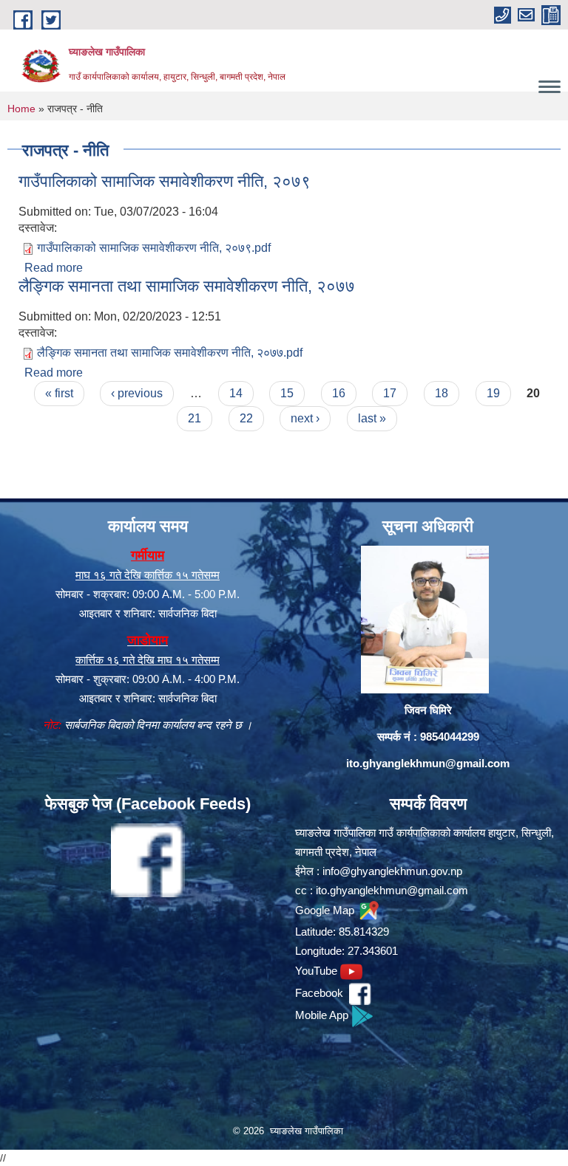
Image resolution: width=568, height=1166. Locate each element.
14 (236, 393)
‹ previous (137, 393)
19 (493, 393)
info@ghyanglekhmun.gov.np (392, 871)
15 (287, 393)
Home (21, 108)
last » (372, 418)
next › (305, 418)
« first (59, 393)
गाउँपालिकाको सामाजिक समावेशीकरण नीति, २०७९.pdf (154, 247)
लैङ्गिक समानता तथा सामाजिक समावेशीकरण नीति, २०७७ (186, 286)
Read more (53, 267)
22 (246, 418)
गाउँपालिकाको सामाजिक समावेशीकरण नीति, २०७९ (164, 181)
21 (194, 418)
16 (338, 393)
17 (389, 393)
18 (441, 393)
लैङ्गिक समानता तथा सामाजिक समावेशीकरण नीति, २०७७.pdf (169, 352)
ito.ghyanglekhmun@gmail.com (428, 763)
